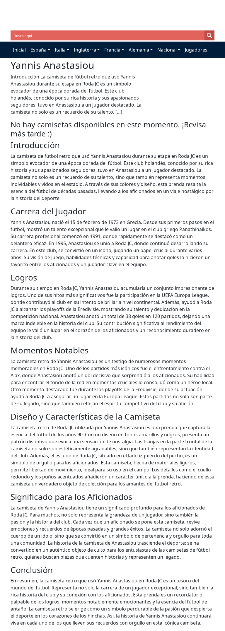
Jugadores (196, 50)
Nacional (167, 50)
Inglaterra (85, 50)
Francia (112, 50)
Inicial (19, 50)
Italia (60, 50)
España (38, 50)
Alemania (139, 50)
